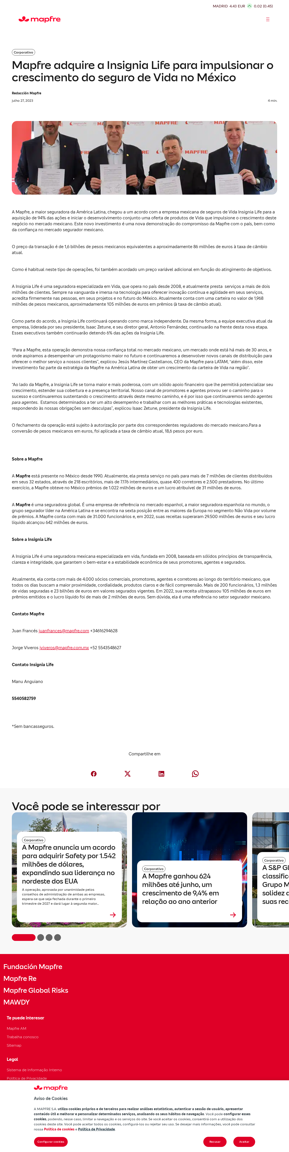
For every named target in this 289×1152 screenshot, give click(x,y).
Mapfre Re (19, 978)
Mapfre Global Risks (35, 990)
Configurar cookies (50, 1142)
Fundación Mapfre (32, 966)
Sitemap (14, 1045)
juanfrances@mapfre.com (64, 631)
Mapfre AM (16, 1028)
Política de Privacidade (27, 1078)
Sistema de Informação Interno (34, 1069)
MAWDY (16, 1002)
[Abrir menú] (267, 19)
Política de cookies (59, 1129)
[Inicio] (20, 19)
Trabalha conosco (23, 1036)
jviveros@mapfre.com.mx (64, 647)
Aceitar (244, 1142)
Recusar (215, 1142)
